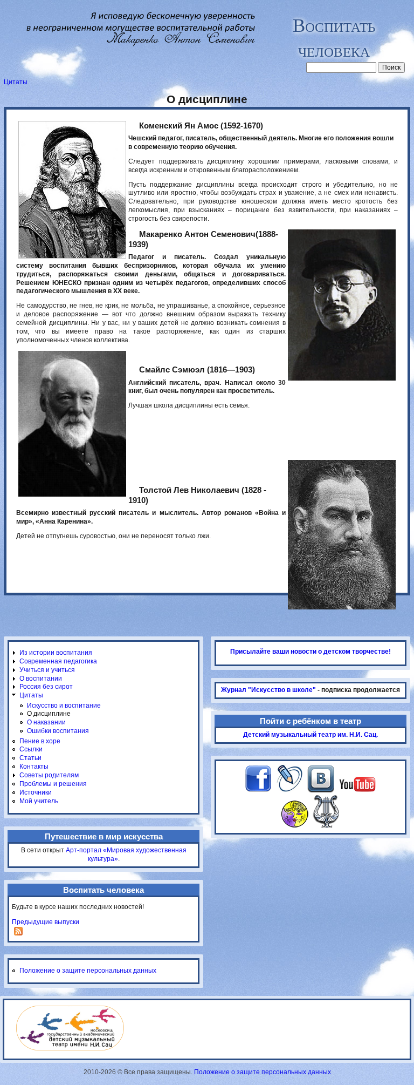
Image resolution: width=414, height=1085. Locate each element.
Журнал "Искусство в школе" (268, 690)
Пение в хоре (39, 741)
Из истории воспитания (55, 652)
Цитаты (15, 82)
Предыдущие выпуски (45, 922)
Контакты (34, 766)
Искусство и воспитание (64, 705)
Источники (35, 792)
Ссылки (31, 749)
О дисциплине (49, 713)
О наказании (46, 722)
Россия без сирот (46, 686)
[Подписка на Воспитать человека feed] (18, 933)
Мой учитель (38, 801)
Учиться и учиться (47, 670)
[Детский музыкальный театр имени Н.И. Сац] (70, 1048)
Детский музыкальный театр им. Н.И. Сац (309, 734)
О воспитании (40, 678)
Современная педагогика (58, 661)
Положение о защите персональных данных (87, 970)
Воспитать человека (334, 37)
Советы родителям (49, 775)
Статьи (30, 758)
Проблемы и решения (53, 784)
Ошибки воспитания (58, 731)
